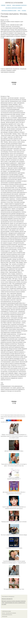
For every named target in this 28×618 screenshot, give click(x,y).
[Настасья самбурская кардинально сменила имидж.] (14, 533)
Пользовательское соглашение (11, 612)
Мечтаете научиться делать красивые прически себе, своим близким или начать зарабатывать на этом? (13, 602)
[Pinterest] (14, 420)
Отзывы (24, 10)
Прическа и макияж (14, 2)
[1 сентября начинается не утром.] (14, 546)
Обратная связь (4, 616)
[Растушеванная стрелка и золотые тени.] (14, 587)
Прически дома (7, 414)
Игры (19, 10)
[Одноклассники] (19, 420)
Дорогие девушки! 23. (7, 598)
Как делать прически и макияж (14, 8)
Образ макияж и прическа (12, 416)
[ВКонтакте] (8, 420)
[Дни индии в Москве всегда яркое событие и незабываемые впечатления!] (14, 490)
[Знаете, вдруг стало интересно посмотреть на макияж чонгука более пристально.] (14, 505)
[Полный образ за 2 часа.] (14, 574)
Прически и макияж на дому (8, 10)
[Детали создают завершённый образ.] (14, 449)
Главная (3, 5)
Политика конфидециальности (7, 614)
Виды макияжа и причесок (19, 5)
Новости (9, 5)
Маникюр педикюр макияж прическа (16, 414)
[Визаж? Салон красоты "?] (14, 477)
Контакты (3, 612)
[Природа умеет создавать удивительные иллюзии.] (14, 520)
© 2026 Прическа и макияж (6, 611)
